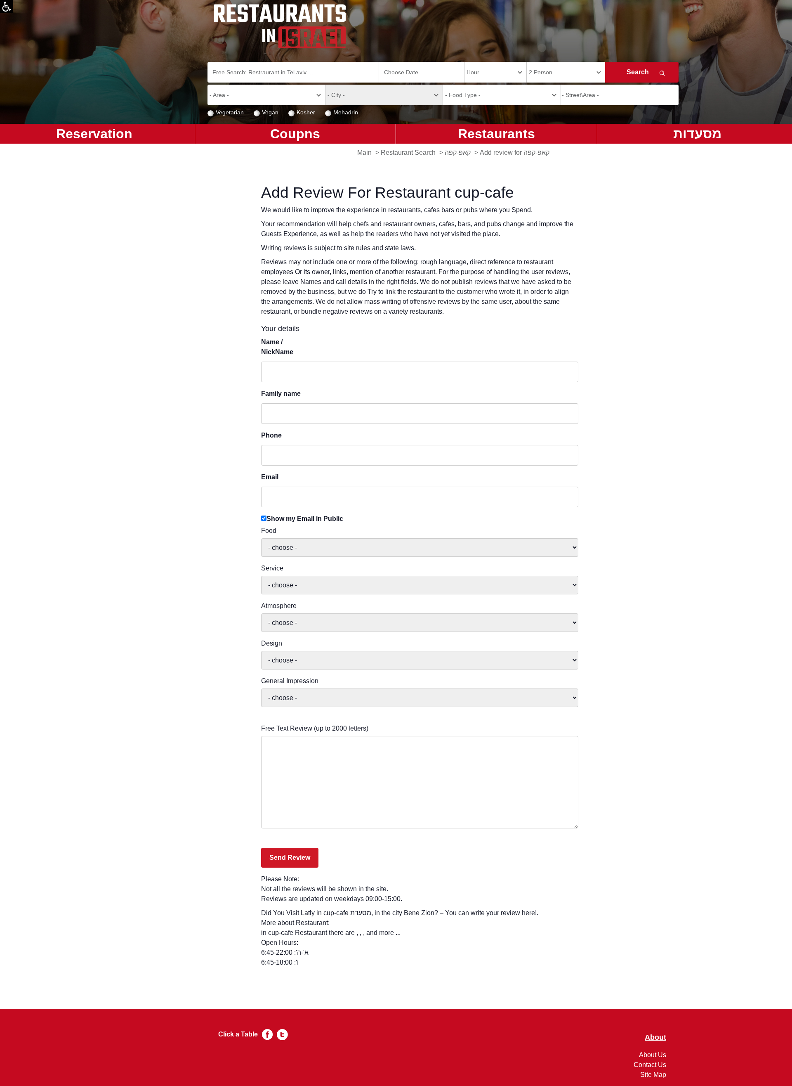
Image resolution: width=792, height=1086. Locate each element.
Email (269, 476)
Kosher (306, 112)
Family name (281, 393)
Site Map (653, 1074)
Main (364, 152)
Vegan (270, 112)
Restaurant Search (408, 152)
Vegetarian (230, 112)
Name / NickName (277, 346)
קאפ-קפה (458, 152)
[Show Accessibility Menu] (6, 6)
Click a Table (238, 1034)
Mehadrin (345, 112)
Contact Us (650, 1064)
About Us (652, 1054)
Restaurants (496, 133)
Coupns (295, 133)
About (655, 1037)
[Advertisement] (40, 276)
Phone (271, 435)
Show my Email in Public (304, 518)
